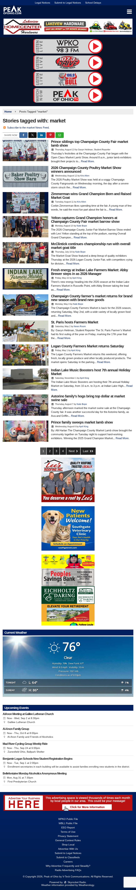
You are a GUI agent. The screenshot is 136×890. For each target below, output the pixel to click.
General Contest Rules (68, 840)
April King (77, 278)
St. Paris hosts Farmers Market (74, 322)
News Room (80, 326)
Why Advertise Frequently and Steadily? (68, 865)
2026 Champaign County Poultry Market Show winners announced (86, 169)
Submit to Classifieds (68, 857)
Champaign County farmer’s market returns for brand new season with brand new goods (91, 298)
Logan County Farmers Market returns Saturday (87, 346)
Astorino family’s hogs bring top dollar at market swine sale (88, 398)
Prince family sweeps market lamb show (82, 422)
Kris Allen (84, 175)
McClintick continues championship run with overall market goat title (90, 246)
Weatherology (86, 885)
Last (86, 451)
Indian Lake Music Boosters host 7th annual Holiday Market (90, 372)
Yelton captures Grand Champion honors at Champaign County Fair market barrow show (85, 219)
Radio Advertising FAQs (68, 870)
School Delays (93, 2)
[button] (129, 12)
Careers (68, 861)
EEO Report (68, 827)
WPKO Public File (68, 819)
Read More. (88, 161)
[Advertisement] (68, 27)
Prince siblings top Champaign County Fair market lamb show (89, 143)
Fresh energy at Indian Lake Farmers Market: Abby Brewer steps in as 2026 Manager (89, 272)
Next (72, 451)
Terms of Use (68, 831)
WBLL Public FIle (68, 823)
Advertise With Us (68, 848)
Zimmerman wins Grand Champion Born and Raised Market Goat (91, 196)
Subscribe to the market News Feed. (28, 127)
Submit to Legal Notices (67, 2)
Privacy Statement (68, 836)
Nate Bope (82, 226)
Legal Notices (42, 2)
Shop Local (68, 844)
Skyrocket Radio (76, 882)
